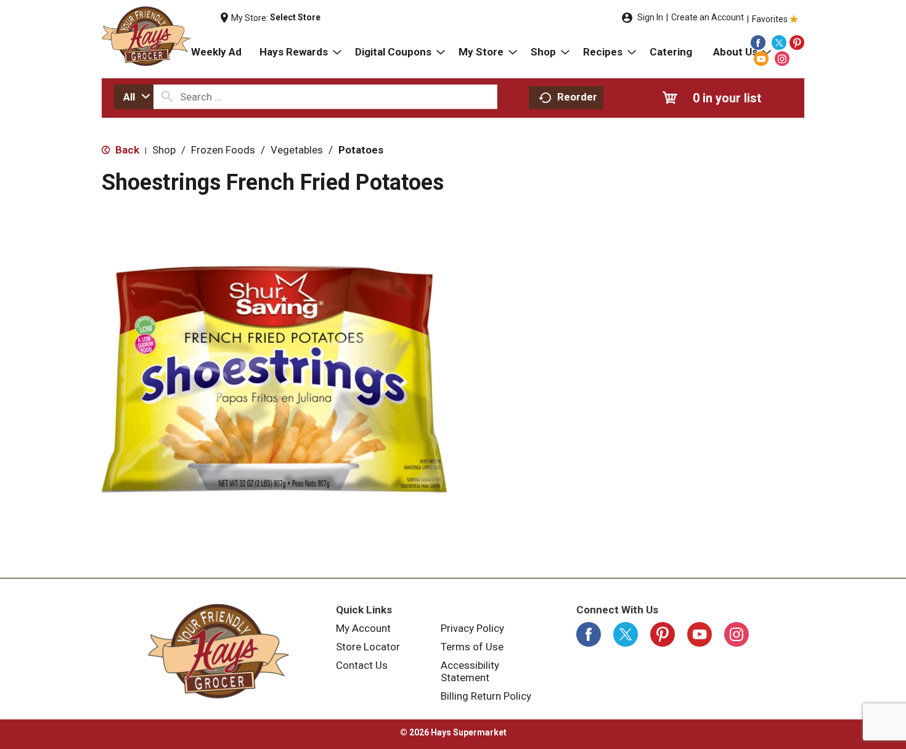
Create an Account (707, 17)
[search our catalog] (167, 96)
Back (126, 150)
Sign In (650, 17)
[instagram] (782, 58)
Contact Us (362, 665)
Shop (164, 150)
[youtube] (761, 58)
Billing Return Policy (486, 696)
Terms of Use (472, 647)
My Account (363, 628)
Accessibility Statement (470, 671)
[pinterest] (797, 42)
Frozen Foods (223, 150)
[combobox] (133, 96)
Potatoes (360, 150)
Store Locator (368, 647)
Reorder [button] (577, 97)
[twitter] (779, 42)
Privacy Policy (472, 628)
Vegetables (297, 150)
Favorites (770, 19)
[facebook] (758, 42)
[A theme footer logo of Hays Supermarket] (219, 651)
